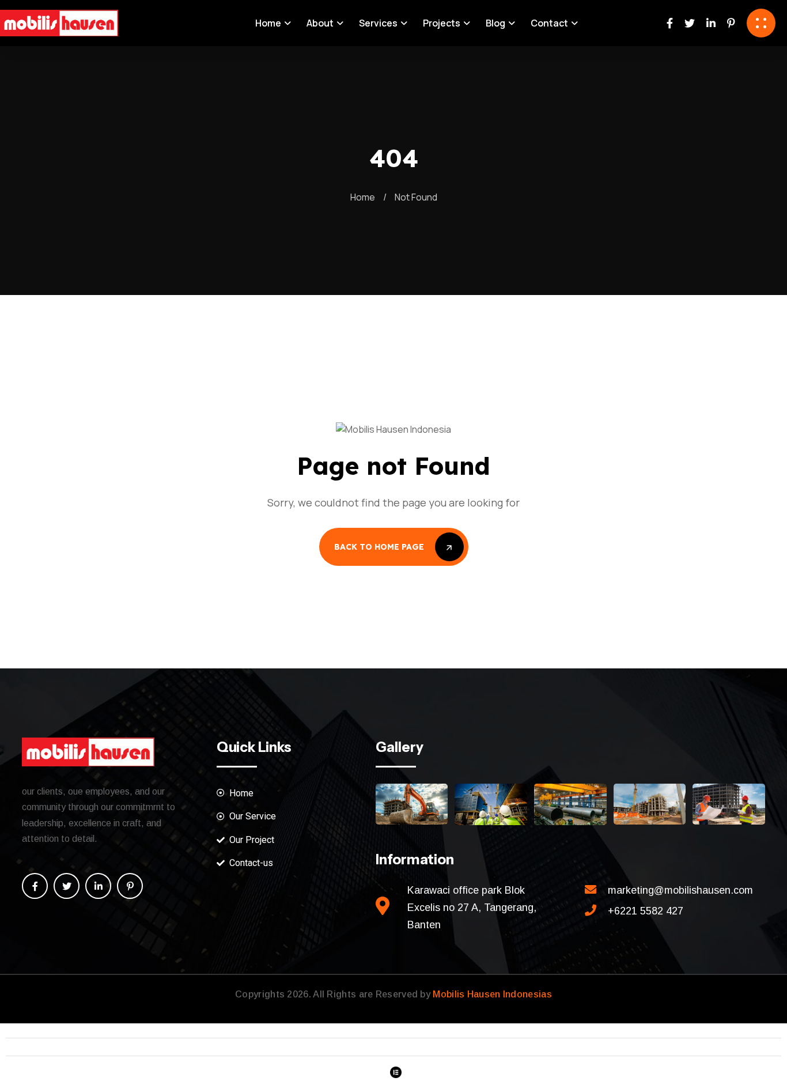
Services (378, 23)
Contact (549, 23)
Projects (441, 23)
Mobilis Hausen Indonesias (492, 994)
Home (268, 23)
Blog (495, 23)
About (320, 23)
